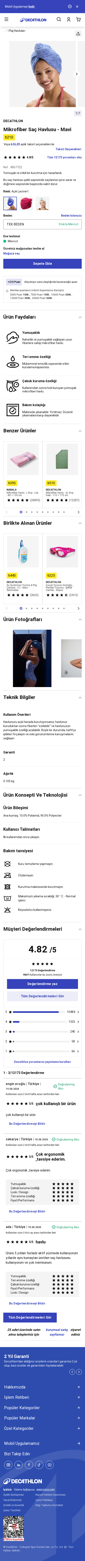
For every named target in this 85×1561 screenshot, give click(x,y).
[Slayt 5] (47, 512)
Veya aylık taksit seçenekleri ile (29, 144)
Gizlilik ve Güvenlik (13, 1505)
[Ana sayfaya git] (33, 20)
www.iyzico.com (46, 1489)
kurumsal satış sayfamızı (57, 1332)
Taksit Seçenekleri (68, 149)
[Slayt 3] (37, 512)
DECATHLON (13, 121)
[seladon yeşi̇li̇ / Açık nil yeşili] (42, 203)
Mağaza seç (11, 253)
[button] (78, 33)
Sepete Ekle (42, 264)
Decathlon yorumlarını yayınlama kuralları (42, 1061)
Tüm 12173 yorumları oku (54, 157)
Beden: (8, 215)
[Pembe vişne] (26, 203)
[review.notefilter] (78, 1012)
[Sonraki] (79, 512)
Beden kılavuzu (71, 215)
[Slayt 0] (21, 512)
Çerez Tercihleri (12, 1510)
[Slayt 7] (58, 512)
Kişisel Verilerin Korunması (50, 1494)
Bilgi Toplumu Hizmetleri (49, 1505)
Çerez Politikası (44, 1500)
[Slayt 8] (64, 512)
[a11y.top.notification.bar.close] (77, 6)
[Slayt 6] (53, 512)
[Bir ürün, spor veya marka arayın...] (59, 20)
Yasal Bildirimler (12, 1500)
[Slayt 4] (42, 512)
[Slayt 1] (26, 512)
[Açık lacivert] (10, 203)
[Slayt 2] (31, 512)
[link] (42, 984)
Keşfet (23, 6)
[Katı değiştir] (80, 317)
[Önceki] (6, 512)
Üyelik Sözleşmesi (13, 1494)
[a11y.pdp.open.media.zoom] (42, 74)
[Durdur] (70, 6)
